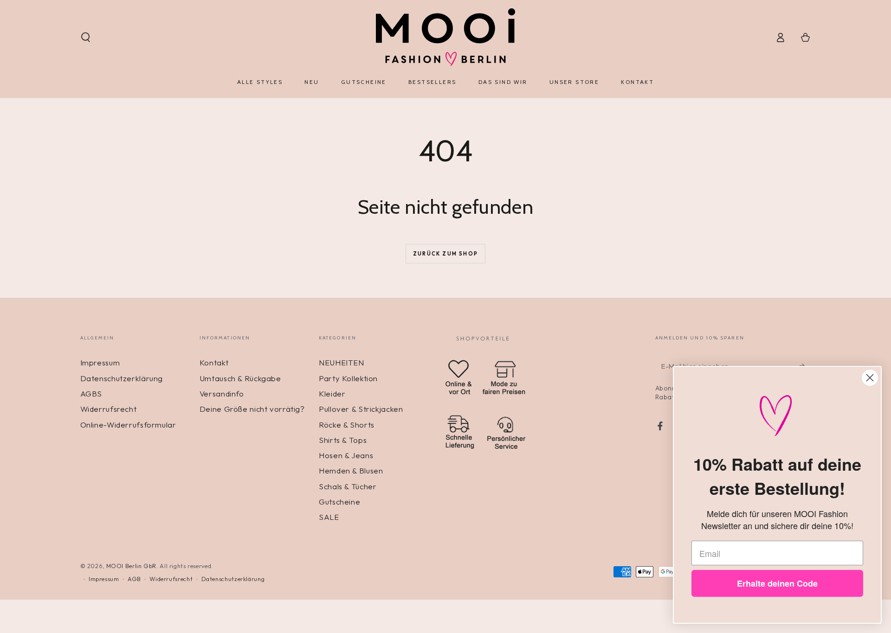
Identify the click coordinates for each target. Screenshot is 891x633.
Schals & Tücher (347, 486)
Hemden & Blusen (351, 470)
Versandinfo (222, 393)
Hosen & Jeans (346, 455)
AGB (134, 578)
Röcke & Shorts (346, 424)
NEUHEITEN (341, 362)
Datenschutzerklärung (121, 378)
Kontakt (214, 362)
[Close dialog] (870, 378)
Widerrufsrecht (108, 409)
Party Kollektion (348, 378)
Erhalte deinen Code (777, 583)
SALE (329, 517)
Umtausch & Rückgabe (240, 378)
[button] (85, 37)
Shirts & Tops (343, 440)
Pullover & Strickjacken (361, 409)
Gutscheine (339, 501)
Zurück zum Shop (445, 253)
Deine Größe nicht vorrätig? (252, 409)
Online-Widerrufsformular (128, 424)
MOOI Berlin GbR (131, 565)
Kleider (332, 393)
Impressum (100, 362)
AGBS (91, 393)
